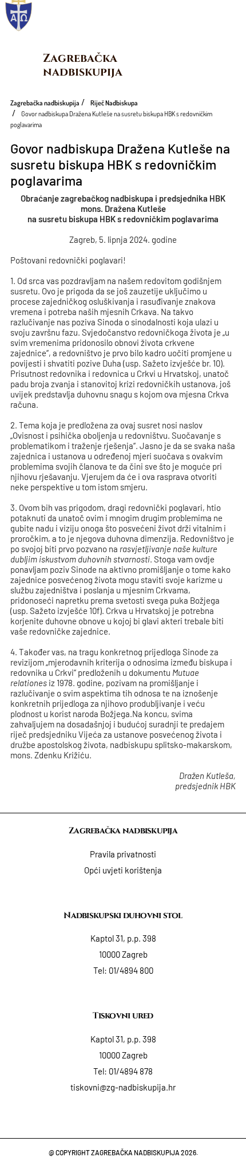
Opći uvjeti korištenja (123, 870)
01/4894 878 (131, 1071)
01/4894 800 (131, 970)
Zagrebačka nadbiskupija (82, 65)
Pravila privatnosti (123, 854)
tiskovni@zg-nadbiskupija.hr (123, 1087)
